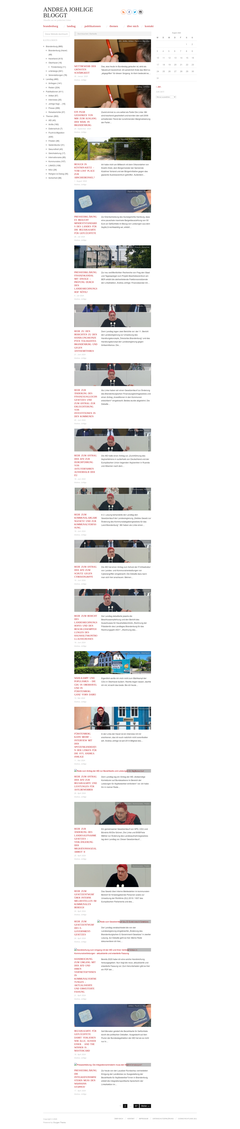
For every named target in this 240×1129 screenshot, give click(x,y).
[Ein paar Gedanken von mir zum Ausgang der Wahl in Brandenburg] (112, 97)
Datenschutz (54, 128)
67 (136, 1105)
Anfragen (52, 83)
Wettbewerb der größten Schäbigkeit (85, 69)
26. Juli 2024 (79, 236)
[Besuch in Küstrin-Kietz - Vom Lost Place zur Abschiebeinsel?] (112, 149)
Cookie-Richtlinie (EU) (187, 1118)
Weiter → (145, 1105)
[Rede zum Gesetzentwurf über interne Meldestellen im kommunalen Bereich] (112, 876)
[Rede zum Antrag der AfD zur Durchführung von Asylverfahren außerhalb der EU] (112, 441)
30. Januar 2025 (81, 76)
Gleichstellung (54, 153)
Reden (51, 87)
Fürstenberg (56, 66)
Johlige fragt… (54, 103)
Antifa (51, 124)
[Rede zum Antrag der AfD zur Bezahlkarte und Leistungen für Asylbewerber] (109, 771)
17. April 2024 (80, 1090)
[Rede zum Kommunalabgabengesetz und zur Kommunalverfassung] (112, 499)
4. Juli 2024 (79, 295)
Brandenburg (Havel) (57, 50)
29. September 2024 (82, 128)
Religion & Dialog (56, 173)
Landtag (71, 26)
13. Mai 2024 (79, 698)
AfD (50, 120)
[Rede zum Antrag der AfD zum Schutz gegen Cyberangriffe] (112, 552)
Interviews (52, 99)
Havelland (53, 58)
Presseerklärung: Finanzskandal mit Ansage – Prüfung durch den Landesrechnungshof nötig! (85, 282)
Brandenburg (50, 26)
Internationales (55, 157)
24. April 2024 (80, 911)
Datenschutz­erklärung (163, 1118)
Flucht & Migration (56, 132)
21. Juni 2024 (80, 354)
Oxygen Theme (59, 1122)
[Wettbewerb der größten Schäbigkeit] (112, 51)
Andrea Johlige (80, 79)
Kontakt (149, 26)
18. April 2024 (80, 1054)
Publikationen (93, 26)
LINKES (52, 165)
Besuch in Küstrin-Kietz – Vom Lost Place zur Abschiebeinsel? (84, 171)
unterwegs (53, 71)
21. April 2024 (80, 995)
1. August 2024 (80, 181)
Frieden (51, 140)
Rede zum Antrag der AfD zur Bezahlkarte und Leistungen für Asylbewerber (85, 783)
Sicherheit (52, 177)
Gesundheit (53, 149)
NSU (50, 169)
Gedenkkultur (54, 144)
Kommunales (54, 161)
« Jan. (158, 86)
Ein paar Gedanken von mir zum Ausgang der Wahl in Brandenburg (85, 118)
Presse (51, 108)
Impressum (143, 1118)
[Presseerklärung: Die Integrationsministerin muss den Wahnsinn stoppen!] (108, 1065)
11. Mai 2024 (79, 760)
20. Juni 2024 (80, 420)
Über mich (133, 26)
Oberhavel (53, 62)
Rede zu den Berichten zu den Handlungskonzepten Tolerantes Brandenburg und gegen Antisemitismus (85, 341)
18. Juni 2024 (80, 479)
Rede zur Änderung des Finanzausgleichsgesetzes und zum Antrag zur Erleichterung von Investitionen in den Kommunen (85, 403)
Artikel (51, 95)
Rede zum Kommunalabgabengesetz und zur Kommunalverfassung (85, 521)
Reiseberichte (54, 112)
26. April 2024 (80, 793)
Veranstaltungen (55, 75)
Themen (114, 26)
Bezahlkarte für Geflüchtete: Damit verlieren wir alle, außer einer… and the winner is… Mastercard (85, 1041)
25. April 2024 (80, 855)
